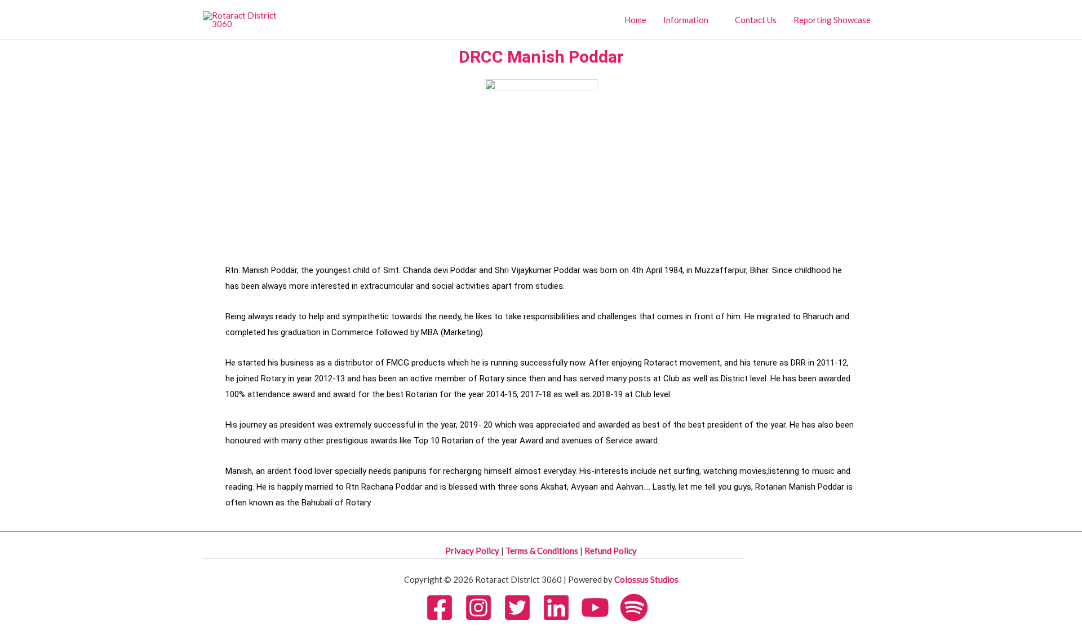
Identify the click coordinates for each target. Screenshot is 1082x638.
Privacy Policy (473, 550)
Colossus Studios (646, 579)
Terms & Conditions (542, 550)
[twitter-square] (521, 607)
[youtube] (599, 607)
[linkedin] (560, 607)
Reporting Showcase (832, 20)
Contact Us (756, 20)
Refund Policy (610, 550)
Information (685, 20)
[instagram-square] (483, 607)
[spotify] (638, 607)
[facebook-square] (444, 607)
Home (635, 20)
